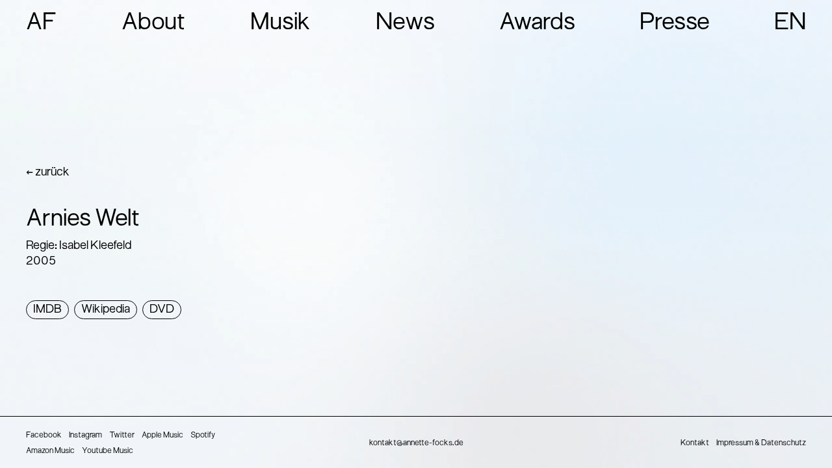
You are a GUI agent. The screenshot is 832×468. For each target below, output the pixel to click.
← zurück (48, 172)
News (405, 23)
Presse (675, 23)
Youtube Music (107, 451)
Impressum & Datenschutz (761, 443)
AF (41, 23)
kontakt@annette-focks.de (416, 443)
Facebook (44, 435)
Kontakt (695, 443)
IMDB (47, 309)
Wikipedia (105, 309)
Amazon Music (50, 451)
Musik (280, 23)
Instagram (85, 435)
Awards (537, 23)
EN (790, 23)
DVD (162, 309)
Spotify (202, 435)
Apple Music (162, 435)
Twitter (122, 435)
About (154, 23)
